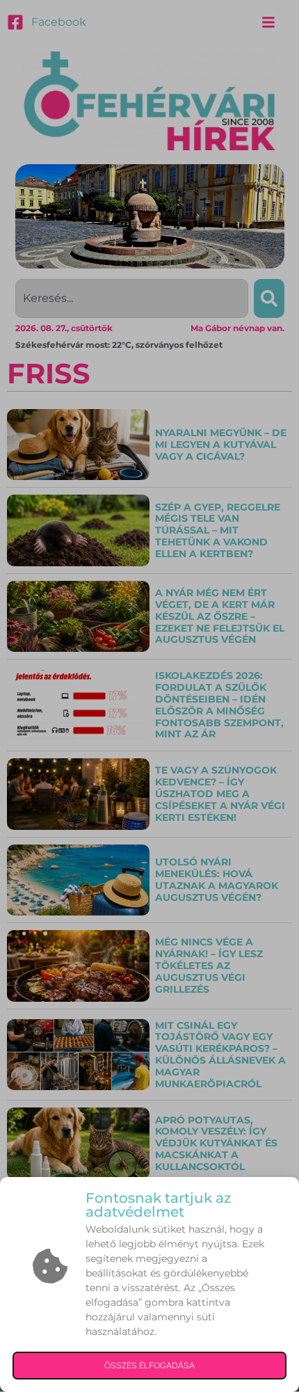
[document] (149, 696)
